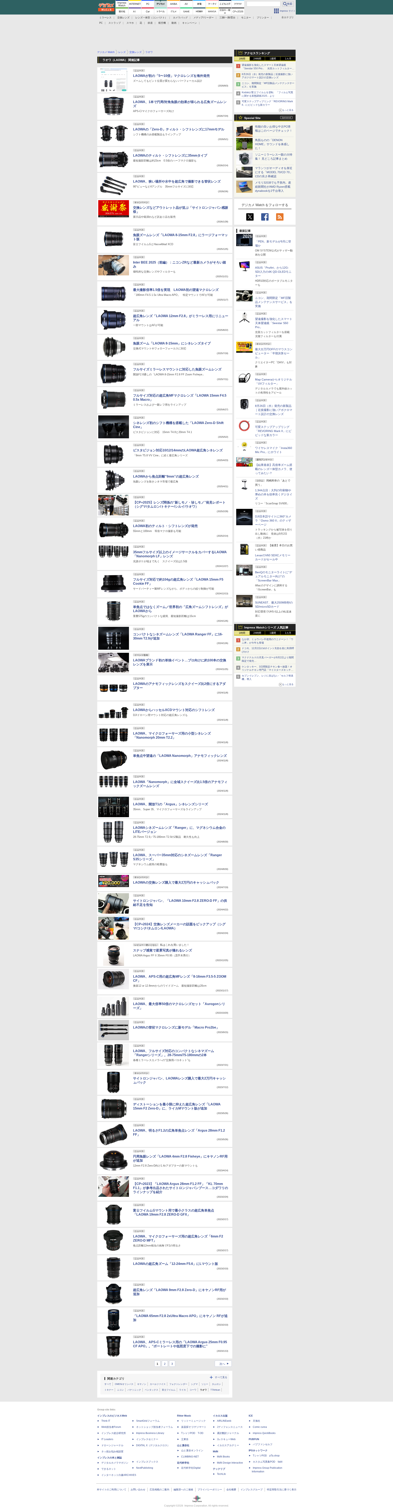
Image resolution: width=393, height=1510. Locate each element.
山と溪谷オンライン (192, 1450)
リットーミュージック (193, 1420)
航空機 (162, 22)
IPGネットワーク (258, 1450)
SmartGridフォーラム (148, 1420)
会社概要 (231, 1489)
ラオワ (203, 1390)
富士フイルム (168, 1390)
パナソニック (134, 1390)
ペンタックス (151, 1390)
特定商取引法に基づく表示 (281, 1489)
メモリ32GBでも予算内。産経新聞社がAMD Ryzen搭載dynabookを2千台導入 (273, 186)
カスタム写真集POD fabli (267, 1461)
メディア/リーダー (203, 17)
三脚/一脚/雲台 (227, 17)
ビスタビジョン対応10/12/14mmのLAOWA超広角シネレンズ (178, 450)
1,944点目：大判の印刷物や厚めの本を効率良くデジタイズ (273, 494)
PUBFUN (254, 1439)
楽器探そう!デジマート (193, 1427)
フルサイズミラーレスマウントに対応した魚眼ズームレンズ (177, 369)
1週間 (273, 58)
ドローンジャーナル (112, 1445)
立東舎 (185, 1439)
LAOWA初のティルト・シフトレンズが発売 (165, 526)
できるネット (108, 1468)
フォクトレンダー (178, 1384)
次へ (224, 1363)
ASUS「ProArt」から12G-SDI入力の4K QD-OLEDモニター (273, 271)
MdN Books (223, 1456)
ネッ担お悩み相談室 (112, 1451)
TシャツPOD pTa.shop (266, 1455)
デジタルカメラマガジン (114, 1462)
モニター (246, 17)
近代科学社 (183, 1462)
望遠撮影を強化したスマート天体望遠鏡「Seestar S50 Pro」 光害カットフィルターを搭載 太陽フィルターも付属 (268, 68)
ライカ (182, 1390)
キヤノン (141, 1384)
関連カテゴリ (115, 1378)
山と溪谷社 (183, 1445)
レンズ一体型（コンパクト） (151, 17)
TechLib (221, 1474)
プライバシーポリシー (210, 1489)
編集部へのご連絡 (183, 1489)
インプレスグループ (252, 1489)
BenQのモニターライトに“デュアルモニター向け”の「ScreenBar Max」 (273, 576)
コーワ (193, 1390)
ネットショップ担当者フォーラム (154, 1427)
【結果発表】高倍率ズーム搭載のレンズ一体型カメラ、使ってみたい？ (273, 469)
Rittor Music (184, 1415)
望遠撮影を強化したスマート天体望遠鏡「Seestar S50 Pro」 (273, 323)
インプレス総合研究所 (113, 1433)
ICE (251, 1415)
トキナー (108, 1390)
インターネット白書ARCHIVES (118, 1475)
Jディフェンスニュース (230, 1427)
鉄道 (150, 22)
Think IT (105, 1420)
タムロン (216, 1384)
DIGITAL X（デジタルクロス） (153, 1445)
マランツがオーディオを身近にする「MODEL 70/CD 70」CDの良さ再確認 (273, 172)
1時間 (242, 58)
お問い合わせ (138, 1489)
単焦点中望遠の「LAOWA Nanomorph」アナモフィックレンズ (180, 755)
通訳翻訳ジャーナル (228, 1433)
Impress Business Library (150, 1433)
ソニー (204, 1384)
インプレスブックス (147, 1461)
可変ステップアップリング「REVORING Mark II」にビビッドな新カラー (273, 431)
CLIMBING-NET (190, 1456)
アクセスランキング (257, 53)
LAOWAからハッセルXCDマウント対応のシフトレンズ (174, 710)
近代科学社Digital (191, 1467)
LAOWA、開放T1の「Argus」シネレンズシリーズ (170, 804)
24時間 (257, 58)
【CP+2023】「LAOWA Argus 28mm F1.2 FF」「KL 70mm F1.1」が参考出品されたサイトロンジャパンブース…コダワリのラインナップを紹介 (180, 1188)
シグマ (194, 1384)
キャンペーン (189, 22)
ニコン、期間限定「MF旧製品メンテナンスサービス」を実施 (273, 302)
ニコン (120, 1390)
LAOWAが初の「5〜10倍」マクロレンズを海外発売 (171, 75)
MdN (215, 1451)
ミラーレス (105, 17)
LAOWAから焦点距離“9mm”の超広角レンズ (166, 476)
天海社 (256, 1420)
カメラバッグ (180, 17)
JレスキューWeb (226, 1439)
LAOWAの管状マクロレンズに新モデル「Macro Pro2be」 (176, 1027)
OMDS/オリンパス (124, 1384)
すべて (107, 1384)
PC (101, 22)
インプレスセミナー (147, 1439)
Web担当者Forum (111, 1427)
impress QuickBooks (264, 1433)
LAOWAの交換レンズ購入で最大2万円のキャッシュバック (176, 882)
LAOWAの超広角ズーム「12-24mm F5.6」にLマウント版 (175, 1263)
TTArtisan (215, 1390)
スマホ (130, 22)
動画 (174, 22)
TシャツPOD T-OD (192, 1433)
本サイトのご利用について (111, 1489)
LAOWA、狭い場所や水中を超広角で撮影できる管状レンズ (177, 181)
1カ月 (288, 58)
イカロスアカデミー (228, 1445)
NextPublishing (144, 1467)
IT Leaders (107, 1439)
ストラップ (114, 22)
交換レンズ (123, 17)
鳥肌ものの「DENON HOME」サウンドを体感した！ (272, 144)
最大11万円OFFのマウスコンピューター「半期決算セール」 (273, 353)
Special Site (252, 118)
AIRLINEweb (224, 1420)
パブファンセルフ (262, 1444)
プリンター (263, 17)
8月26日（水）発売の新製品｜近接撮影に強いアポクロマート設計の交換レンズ (273, 410)
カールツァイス (158, 1384)
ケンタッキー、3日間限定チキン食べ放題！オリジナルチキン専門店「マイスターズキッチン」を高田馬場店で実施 (267, 670)
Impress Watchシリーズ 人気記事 (266, 627)
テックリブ (219, 1468)
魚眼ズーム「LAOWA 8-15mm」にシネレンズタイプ (172, 343)
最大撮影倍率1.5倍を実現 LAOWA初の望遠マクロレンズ (176, 290)
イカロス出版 (220, 1415)
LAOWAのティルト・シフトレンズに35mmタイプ (170, 155)
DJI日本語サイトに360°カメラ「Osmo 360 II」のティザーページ (273, 520)
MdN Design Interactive (230, 1462)
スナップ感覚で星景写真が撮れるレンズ (162, 950)
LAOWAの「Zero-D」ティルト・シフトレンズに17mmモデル (178, 129)
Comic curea (260, 1427)
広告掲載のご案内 (159, 1489)
